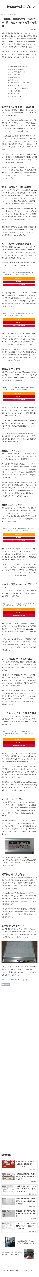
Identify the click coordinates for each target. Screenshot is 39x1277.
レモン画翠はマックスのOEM (17, 85)
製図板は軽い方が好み (14, 93)
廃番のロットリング (14, 77)
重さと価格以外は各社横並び (16, 69)
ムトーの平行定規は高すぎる (16, 72)
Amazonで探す (18, 278)
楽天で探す (18, 281)
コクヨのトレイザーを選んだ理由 (18, 88)
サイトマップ (28, 1270)
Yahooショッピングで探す (18, 284)
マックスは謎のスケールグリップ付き (19, 83)
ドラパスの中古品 (8, 112)
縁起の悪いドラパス (14, 80)
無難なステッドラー (14, 74)
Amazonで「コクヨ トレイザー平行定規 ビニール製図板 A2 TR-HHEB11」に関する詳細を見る (18, 733)
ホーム (10, 1266)
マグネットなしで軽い (14, 91)
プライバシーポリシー (10, 1270)
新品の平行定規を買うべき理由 (17, 66)
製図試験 (6, 984)
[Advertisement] (19, 1069)
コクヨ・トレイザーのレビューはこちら (15, 980)
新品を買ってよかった (14, 96)
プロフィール (28, 1266)
